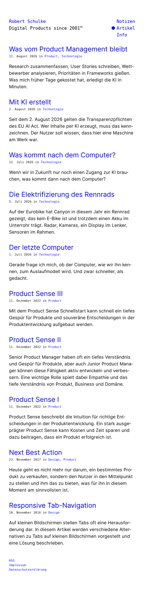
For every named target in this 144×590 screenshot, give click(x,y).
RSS (12, 560)
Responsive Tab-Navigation (52, 505)
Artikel (126, 28)
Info (122, 35)
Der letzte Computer (41, 247)
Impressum (17, 565)
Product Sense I (34, 399)
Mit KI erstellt (30, 102)
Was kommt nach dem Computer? (62, 155)
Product (51, 56)
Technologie (72, 56)
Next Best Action (35, 452)
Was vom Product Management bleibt (68, 49)
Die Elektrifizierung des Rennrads (62, 194)
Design (54, 459)
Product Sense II (35, 340)
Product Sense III (36, 293)
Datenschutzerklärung (27, 569)
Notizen (126, 21)
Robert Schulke (27, 21)
